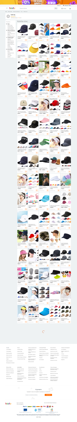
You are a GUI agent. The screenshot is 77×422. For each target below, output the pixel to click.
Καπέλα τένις (25, 11)
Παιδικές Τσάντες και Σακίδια (11, 45)
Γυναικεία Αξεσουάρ (11, 27)
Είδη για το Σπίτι (10, 50)
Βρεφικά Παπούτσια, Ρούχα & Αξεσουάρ (11, 43)
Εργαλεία (9, 56)
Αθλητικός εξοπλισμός (16, 11)
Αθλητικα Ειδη (10, 11)
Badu (6, 11)
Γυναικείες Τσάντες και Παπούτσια (11, 32)
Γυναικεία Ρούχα (10, 26)
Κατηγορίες (8, 21)
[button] (7, 8)
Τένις (21, 11)
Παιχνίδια (9, 46)
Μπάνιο (9, 51)
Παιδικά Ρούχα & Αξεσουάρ (10, 39)
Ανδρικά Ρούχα (10, 25)
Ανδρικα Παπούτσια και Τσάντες (11, 34)
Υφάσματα (9, 54)
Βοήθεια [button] (58, 5)
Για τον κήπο (9, 55)
